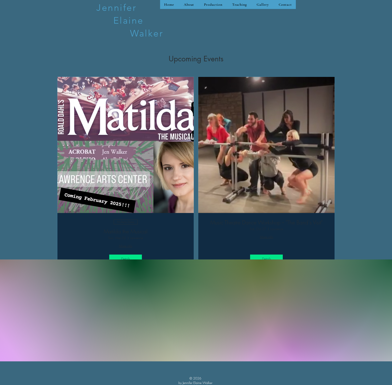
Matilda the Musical (125, 231)
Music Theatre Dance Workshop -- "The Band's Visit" (266, 223)
